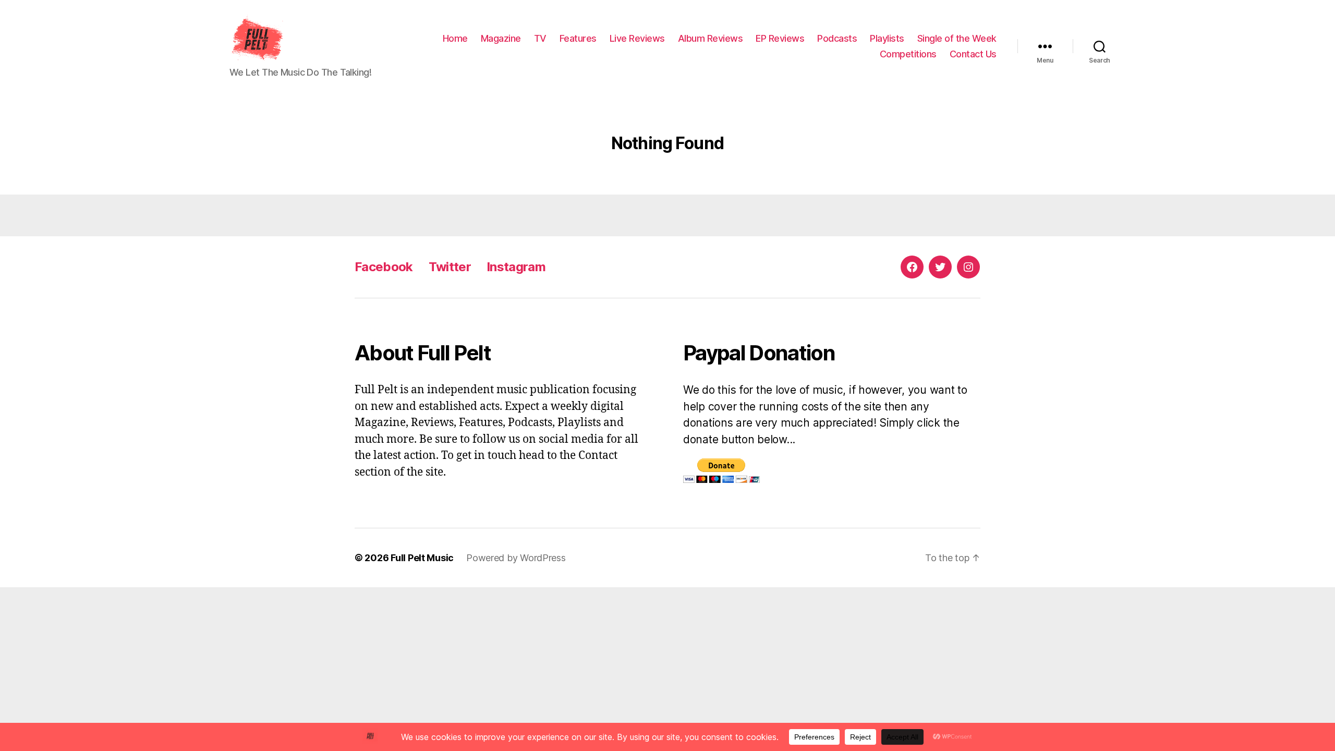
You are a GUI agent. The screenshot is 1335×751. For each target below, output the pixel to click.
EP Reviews (780, 38)
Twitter (450, 266)
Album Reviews (710, 38)
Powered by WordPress (516, 557)
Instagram (516, 266)
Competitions (908, 54)
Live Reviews (637, 38)
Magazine (501, 38)
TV (540, 38)
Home (455, 38)
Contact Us (973, 54)
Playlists (887, 38)
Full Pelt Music (422, 557)
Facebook (384, 266)
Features (578, 38)
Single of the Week (957, 38)
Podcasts (837, 38)
